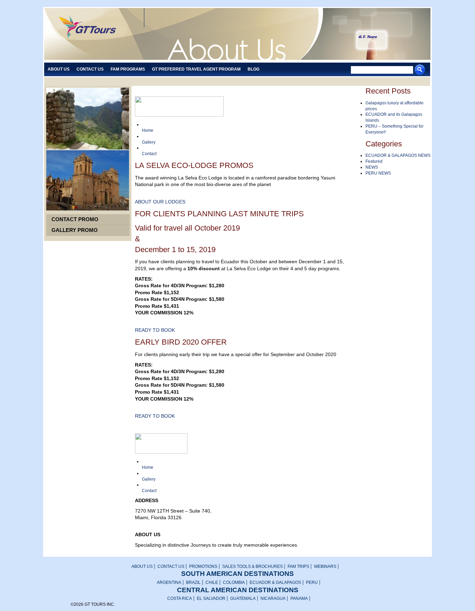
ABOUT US (142, 566)
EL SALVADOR (211, 598)
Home (147, 130)
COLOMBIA (234, 582)
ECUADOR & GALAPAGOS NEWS (397, 155)
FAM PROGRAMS (128, 69)
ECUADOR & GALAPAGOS (275, 582)
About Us (59, 69)
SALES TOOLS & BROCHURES (252, 566)
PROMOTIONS (203, 566)
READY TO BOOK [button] (155, 330)
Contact (149, 153)
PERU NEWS (378, 173)
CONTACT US (171, 566)
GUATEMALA (243, 598)
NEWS (371, 167)
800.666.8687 (150, 524)
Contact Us (90, 69)
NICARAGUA (272, 598)
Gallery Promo (74, 230)
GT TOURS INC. (91, 34)
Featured (374, 161)
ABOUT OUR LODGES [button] (160, 201)
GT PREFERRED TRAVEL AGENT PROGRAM (196, 69)
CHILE (212, 582)
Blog (253, 69)
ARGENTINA (169, 582)
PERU (312, 582)
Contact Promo (74, 219)
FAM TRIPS (298, 566)
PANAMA (299, 598)
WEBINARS (325, 566)
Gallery (148, 142)
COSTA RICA (179, 598)
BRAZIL (193, 582)
